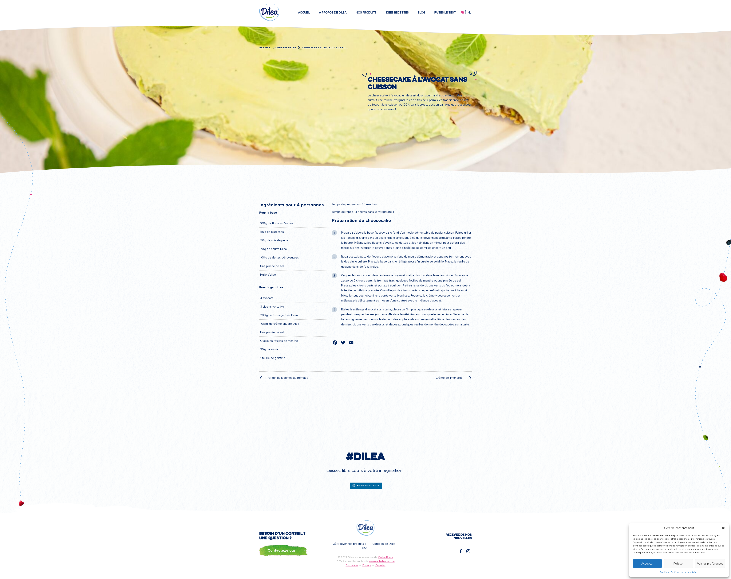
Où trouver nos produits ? (349, 544)
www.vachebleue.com (382, 561)
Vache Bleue (385, 557)
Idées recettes (397, 12)
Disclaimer (352, 565)
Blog (421, 12)
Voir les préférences (710, 563)
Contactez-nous (282, 550)
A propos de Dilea (333, 12)
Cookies (664, 572)
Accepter (647, 563)
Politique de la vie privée (684, 572)
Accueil (304, 12)
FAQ (365, 548)
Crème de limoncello (449, 378)
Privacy (366, 565)
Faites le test (445, 12)
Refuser (679, 563)
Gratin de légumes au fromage (288, 378)
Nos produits (366, 12)
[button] (723, 528)
